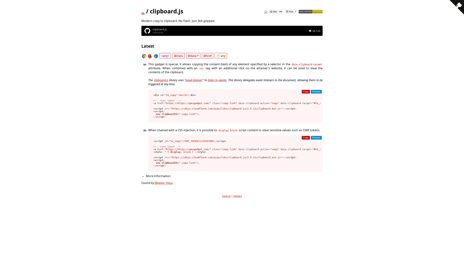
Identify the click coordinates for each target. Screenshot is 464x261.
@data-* (193, 56)
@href (207, 56)
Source (226, 196)
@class (178, 56)
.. (143, 11)
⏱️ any (220, 56)
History (237, 196)
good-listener (194, 80)
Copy (305, 91)
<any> (165, 56)
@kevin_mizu (164, 183)
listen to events (217, 80)
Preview (316, 91)
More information (158, 176)
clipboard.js (161, 80)
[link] (232, 31)
